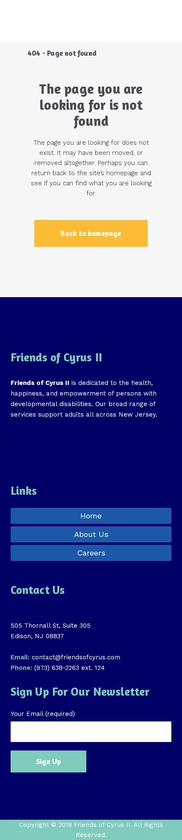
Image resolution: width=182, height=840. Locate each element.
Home (91, 515)
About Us (91, 534)
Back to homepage (91, 233)
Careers (91, 552)
